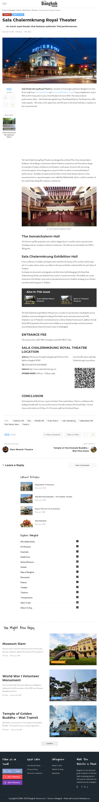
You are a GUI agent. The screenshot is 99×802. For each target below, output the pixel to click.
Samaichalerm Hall (86, 421)
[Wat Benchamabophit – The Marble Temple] (27, 498)
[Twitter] (12, 98)
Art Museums (26, 547)
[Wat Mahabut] (27, 522)
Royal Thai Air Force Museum (47, 509)
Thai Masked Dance (12, 424)
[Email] (12, 105)
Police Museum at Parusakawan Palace (9, 135)
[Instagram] (12, 782)
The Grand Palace (41, 92)
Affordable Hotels (28, 541)
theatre (26, 424)
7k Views (5, 655)
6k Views (5, 695)
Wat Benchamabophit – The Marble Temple (53, 497)
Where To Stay (26, 608)
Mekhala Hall (39, 421)
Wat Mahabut (40, 521)
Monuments (25, 577)
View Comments (82, 465)
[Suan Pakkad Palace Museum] (40, 300)
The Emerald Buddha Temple (63, 92)
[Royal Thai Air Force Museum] (27, 510)
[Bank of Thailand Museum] (77, 300)
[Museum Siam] (73, 649)
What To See (18, 14)
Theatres (7, 14)
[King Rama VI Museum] (27, 486)
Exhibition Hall (19, 421)
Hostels (24, 567)
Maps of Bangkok (27, 572)
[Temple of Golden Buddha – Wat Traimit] (73, 721)
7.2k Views (5, 729)
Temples (24, 587)
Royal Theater (53, 421)
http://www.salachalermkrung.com (42, 369)
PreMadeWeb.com (84, 798)
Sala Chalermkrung (69, 421)
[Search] (95, 3)
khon (29, 421)
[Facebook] (5, 98)
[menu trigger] (5, 3)
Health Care (25, 557)
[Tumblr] (87, 787)
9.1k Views (19, 32)
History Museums (27, 562)
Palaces (24, 582)
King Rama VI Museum (44, 485)
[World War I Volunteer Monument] (73, 685)
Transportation (26, 597)
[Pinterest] (5, 105)
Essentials (24, 552)
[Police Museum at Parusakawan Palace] (9, 124)
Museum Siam (14, 644)
